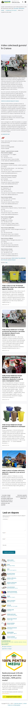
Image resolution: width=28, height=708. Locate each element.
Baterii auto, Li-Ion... (11, 601)
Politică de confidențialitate (14, 705)
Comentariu (5, 519)
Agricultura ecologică (7, 648)
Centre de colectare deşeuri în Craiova (10, 101)
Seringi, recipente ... (11, 624)
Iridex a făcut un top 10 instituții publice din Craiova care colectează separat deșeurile (13, 287)
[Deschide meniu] (25, 2)
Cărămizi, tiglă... (12, 619)
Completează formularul (11, 10)
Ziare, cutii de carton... (11, 560)
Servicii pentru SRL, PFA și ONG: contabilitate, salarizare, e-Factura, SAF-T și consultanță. (14, 642)
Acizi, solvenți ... (12, 628)
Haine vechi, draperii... (11, 596)
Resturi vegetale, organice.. (12, 633)
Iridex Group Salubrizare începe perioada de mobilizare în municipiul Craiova (13, 426)
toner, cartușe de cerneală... (12, 592)
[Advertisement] (14, 29)
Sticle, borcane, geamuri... (12, 569)
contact (25, 703)
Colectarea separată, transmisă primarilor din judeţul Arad (21, 497)
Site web (4, 545)
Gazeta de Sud (6, 134)
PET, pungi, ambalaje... (11, 565)
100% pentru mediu (16, 2)
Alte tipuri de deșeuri (6, 646)
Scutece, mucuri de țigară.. (12, 637)
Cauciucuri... (10, 610)
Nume (4, 532)
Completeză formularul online (13, 696)
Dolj (6, 262)
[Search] (22, 2)
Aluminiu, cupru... (11, 578)
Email (4, 539)
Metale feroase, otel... (11, 574)
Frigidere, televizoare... (12, 583)
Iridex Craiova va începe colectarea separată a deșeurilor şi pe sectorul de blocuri (13, 472)
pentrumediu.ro (5, 693)
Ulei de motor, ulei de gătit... (12, 605)
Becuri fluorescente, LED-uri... (12, 587)
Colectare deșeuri (18, 703)
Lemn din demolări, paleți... (12, 615)
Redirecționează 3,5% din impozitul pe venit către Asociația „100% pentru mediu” (12, 676)
